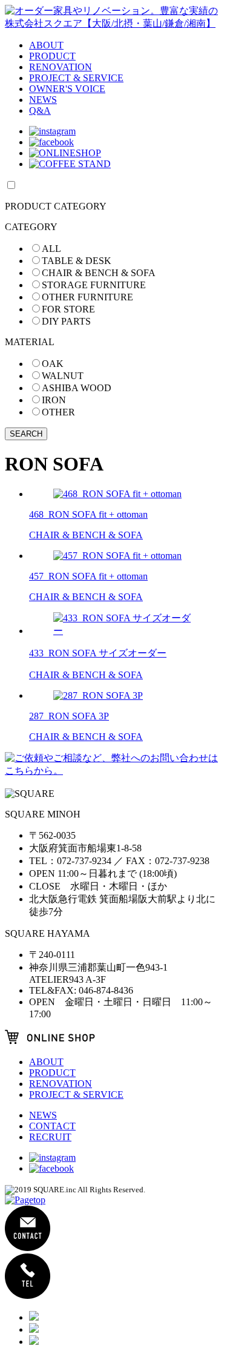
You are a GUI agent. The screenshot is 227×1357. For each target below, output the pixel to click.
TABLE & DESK (76, 261)
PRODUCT (52, 56)
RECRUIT (50, 1137)
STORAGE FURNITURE (94, 285)
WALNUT (63, 376)
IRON (54, 400)
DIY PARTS (66, 321)
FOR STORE (68, 309)
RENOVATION (60, 67)
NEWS (43, 99)
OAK (53, 363)
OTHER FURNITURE (87, 297)
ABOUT (46, 45)
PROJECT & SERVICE (76, 78)
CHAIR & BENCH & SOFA (99, 273)
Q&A (40, 110)
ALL (51, 248)
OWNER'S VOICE (67, 89)
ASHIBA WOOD (76, 388)
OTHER (58, 412)
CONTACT (52, 1126)
